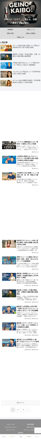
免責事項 (20, 433)
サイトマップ (11, 430)
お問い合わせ (30, 427)
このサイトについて (11, 427)
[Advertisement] (20, 116)
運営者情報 (30, 424)
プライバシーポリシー (30, 430)
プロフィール (11, 424)
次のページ (20, 402)
